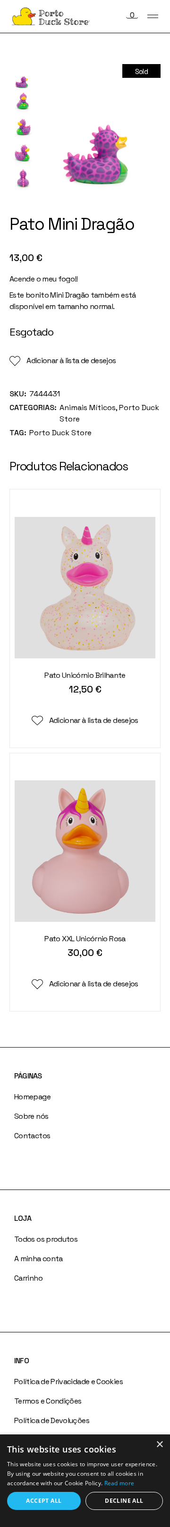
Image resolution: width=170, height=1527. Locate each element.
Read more (119, 1483)
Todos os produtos (45, 1239)
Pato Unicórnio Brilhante (85, 675)
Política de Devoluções (51, 1420)
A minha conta (38, 1259)
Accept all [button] (43, 1501)
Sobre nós (31, 1116)
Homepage (32, 1097)
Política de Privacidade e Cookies (68, 1381)
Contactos (32, 1136)
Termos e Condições (47, 1401)
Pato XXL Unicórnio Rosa (84, 939)
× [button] (159, 1444)
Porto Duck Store (60, 433)
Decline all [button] (124, 1501)
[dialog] (85, 1480)
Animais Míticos (88, 407)
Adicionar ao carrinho (84, 705)
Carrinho (28, 1278)
